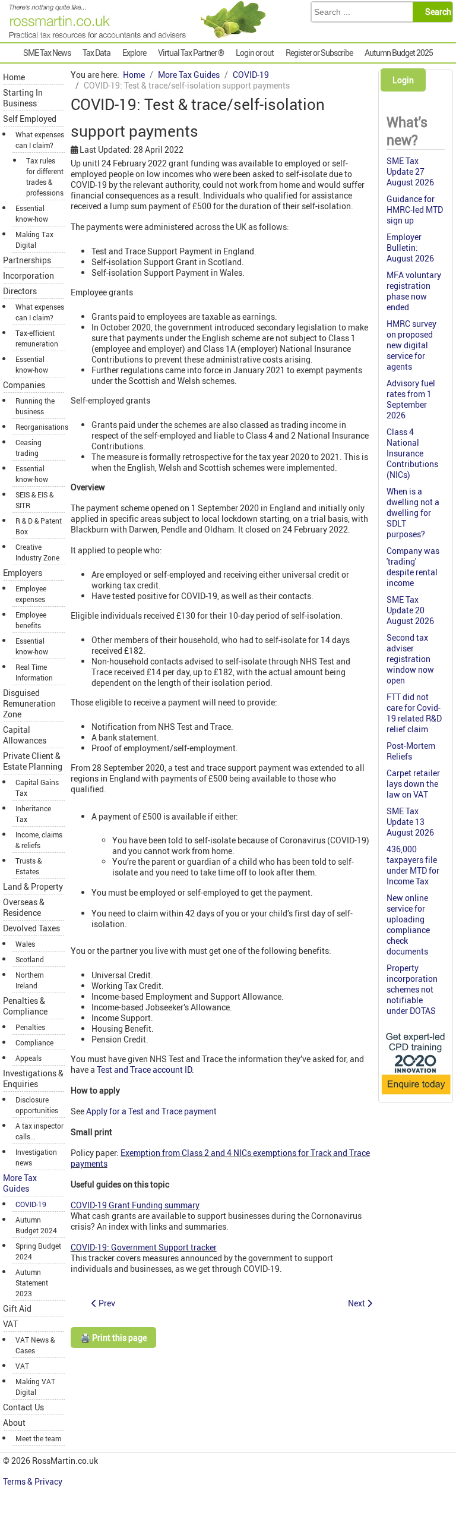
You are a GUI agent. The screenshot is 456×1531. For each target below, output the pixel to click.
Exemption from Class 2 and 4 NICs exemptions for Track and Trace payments (220, 1158)
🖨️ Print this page (113, 1337)
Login (403, 80)
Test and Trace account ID (144, 1069)
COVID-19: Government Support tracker (144, 1247)
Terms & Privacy (33, 1481)
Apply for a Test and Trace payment (151, 1111)
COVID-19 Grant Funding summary (135, 1205)
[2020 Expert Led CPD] (416, 1095)
